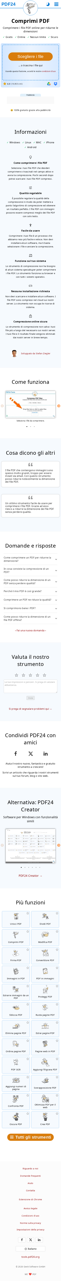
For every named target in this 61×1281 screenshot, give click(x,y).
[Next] (58, 405)
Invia (30, 698)
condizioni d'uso (49, 71)
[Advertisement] (30, 100)
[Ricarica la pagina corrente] (30, 7)
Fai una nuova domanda (31, 630)
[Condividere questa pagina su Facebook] (15, 753)
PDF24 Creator (29, 876)
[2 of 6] (25, 867)
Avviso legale (30, 1208)
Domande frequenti (30, 1175)
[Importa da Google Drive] (49, 84)
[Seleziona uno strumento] (56, 4)
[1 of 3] (26, 426)
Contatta (30, 1190)
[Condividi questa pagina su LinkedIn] (45, 753)
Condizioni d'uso (30, 1215)
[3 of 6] (28, 867)
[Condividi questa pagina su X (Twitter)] (30, 753)
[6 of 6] (39, 867)
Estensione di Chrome (30, 1199)
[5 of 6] (36, 867)
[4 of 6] (32, 867)
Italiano (32, 1248)
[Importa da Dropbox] (55, 84)
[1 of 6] (21, 867)
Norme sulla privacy (30, 1223)
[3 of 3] (34, 426)
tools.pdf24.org (30, 1256)
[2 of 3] (30, 426)
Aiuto (30, 1183)
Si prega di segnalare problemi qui (29, 708)
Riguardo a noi (30, 1168)
